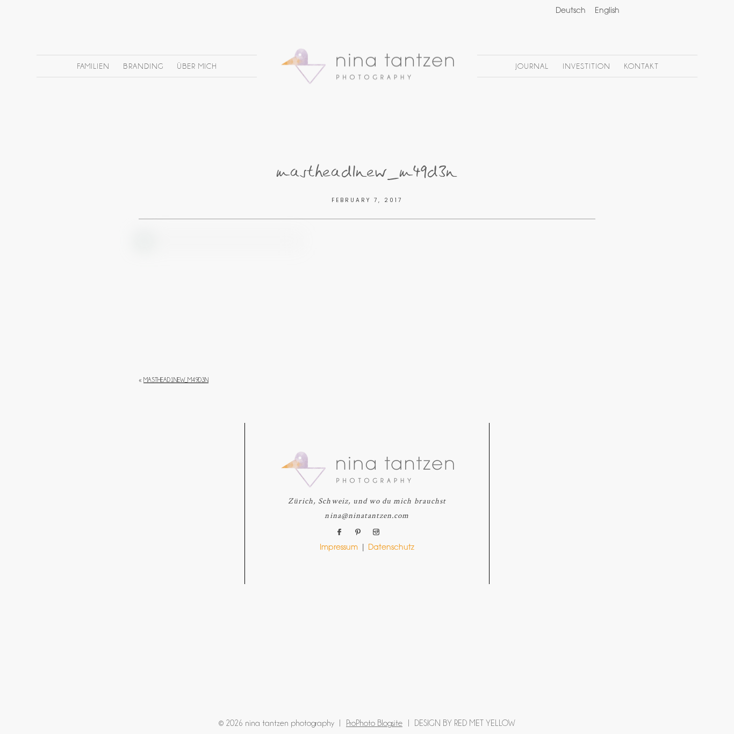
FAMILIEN (93, 66)
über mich (197, 66)
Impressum (339, 548)
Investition (587, 66)
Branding (143, 66)
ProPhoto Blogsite (374, 723)
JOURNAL (532, 66)
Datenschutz (391, 548)
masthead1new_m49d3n (175, 380)
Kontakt (641, 66)
